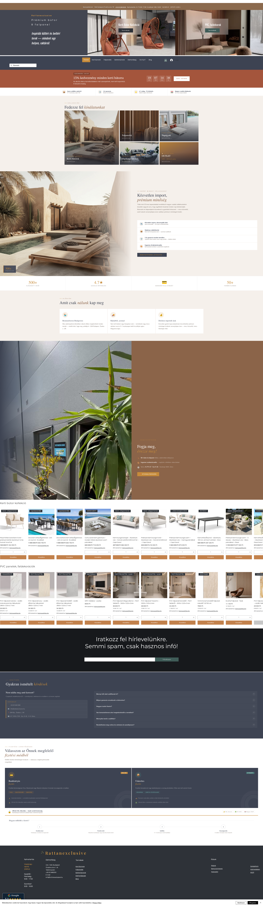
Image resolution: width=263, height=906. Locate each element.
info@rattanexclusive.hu (54, 877)
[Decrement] (1, 552)
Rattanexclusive (66, 853)
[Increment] (24, 552)
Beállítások (241, 903)
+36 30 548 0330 (120, 7)
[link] (165, 60)
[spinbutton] (13, 552)
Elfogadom (252, 903)
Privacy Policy (96, 903)
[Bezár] (260, 902)
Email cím (87, 656)
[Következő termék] (260, 522)
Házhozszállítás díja (14, 548)
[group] (131, 534)
